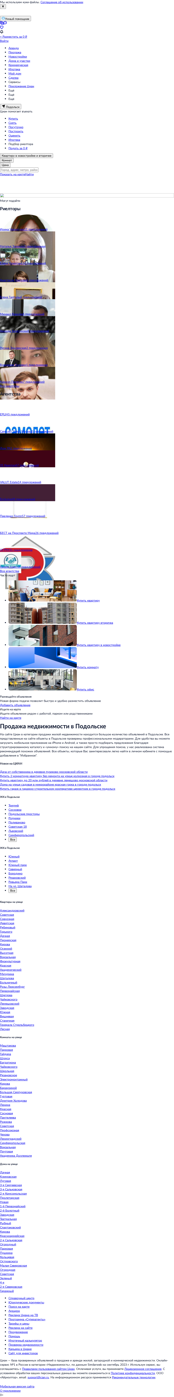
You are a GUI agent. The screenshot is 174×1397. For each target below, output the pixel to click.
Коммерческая (18, 65)
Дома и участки (19, 61)
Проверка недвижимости (25, 1345)
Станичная (7, 1020)
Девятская (7, 923)
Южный (14, 856)
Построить (15, 131)
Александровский (12, 910)
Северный (15, 869)
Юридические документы (26, 1302)
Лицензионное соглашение (142, 1369)
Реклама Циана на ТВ (23, 1315)
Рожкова (6, 1122)
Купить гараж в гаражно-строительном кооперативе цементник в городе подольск (57, 789)
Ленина (5, 1105)
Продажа (14, 52)
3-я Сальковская (11, 1189)
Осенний (6, 948)
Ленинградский (10, 1139)
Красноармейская (12, 1236)
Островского (9, 1261)
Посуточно (15, 127)
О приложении (10, 1391)
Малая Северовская (13, 1265)
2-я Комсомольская (13, 1193)
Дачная (5, 936)
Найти (29, 174)
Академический (10, 970)
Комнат (7, 160)
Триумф (13, 805)
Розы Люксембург (12, 987)
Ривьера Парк (17, 882)
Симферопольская (12, 1143)
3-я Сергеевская (11, 1185)
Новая (4, 1202)
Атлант (13, 861)
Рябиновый (7, 927)
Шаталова (7, 978)
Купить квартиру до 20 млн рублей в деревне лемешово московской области (53, 780)
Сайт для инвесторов (23, 1353)
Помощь (14, 1336)
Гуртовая (6, 1096)
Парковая (6, 1050)
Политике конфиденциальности (133, 1373)
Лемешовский (9, 1003)
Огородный (8, 1244)
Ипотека (14, 69)
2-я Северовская (11, 1287)
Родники (14, 818)
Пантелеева (8, 1117)
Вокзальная (8, 957)
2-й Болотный (9, 1210)
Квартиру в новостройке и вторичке (26, 156)
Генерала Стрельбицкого (17, 1025)
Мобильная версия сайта (17, 1386)
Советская (7, 915)
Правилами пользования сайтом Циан (48, 1369)
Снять (12, 123)
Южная (5, 1012)
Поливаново (16, 822)
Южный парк (17, 865)
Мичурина (7, 974)
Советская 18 (17, 826)
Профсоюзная (9, 1130)
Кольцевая (7, 1257)
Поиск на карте (18, 1306)
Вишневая (7, 1016)
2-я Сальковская (11, 1240)
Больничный (8, 982)
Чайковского (8, 999)
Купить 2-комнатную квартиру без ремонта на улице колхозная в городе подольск (57, 776)
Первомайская (10, 991)
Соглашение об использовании (62, 2)
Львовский (15, 831)
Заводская (7, 1008)
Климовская (8, 1176)
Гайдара (5, 1054)
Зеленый (6, 1278)
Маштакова (8, 1045)
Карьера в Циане (20, 1349)
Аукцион (14, 1311)
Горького (6, 931)
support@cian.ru (38, 1377)
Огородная (7, 1270)
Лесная (5, 1029)
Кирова (5, 944)
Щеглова (6, 995)
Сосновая (6, 1113)
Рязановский (17, 878)
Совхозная (7, 919)
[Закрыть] (3, 6)
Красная (5, 965)
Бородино (15, 873)
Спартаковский (10, 1227)
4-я (2, 1282)
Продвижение (18, 1332)
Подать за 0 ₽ (18, 148)
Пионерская (8, 940)
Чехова (5, 1134)
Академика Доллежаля (16, 1156)
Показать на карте (12, 174)
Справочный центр (21, 1298)
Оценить (14, 135)
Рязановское (8, 1075)
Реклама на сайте (20, 1328)
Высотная (6, 953)
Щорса (5, 1058)
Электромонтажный (14, 1079)
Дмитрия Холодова (13, 1100)
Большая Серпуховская (16, 1092)
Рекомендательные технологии (133, 1377)
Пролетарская (9, 1198)
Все (12, 839)
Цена (5, 165)
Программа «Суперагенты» (26, 1319)
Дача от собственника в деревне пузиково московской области (44, 772)
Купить (13, 118)
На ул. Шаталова (20, 886)
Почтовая (6, 1151)
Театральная (8, 1219)
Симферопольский (21, 835)
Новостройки (17, 56)
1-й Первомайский (12, 1206)
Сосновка (14, 810)
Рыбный (5, 1223)
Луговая (5, 1181)
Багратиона (8, 1062)
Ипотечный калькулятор (25, 1340)
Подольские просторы (24, 814)
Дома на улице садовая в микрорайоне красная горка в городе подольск (50, 784)
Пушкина (6, 1253)
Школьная (7, 1071)
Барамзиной (8, 1088)
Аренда (13, 48)
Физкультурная (10, 961)
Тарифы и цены (18, 1323)
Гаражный (7, 1291)
